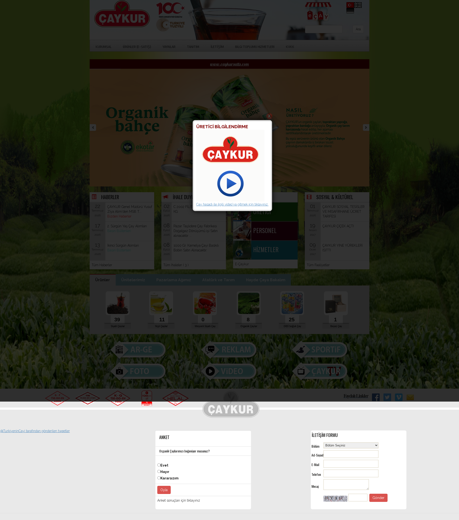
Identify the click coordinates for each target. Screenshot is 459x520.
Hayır (164, 472)
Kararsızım (169, 478)
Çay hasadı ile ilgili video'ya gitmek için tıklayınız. (232, 204)
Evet (164, 465)
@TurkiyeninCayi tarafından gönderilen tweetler (35, 431)
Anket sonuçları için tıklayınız (178, 500)
